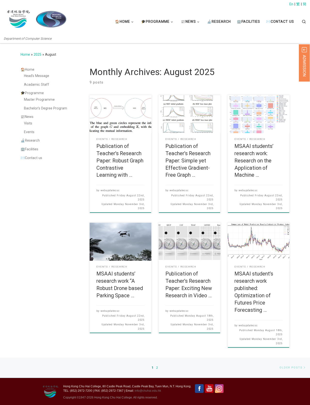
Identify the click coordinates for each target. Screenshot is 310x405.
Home (25, 54)
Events (29, 132)
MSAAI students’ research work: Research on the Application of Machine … (253, 160)
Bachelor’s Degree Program (45, 108)
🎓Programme (32, 93)
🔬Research (30, 140)
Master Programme (39, 99)
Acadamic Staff (36, 84)
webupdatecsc (110, 190)
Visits (28, 123)
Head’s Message (36, 76)
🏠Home (27, 69)
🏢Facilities (29, 149)
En (291, 4)
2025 (37, 54)
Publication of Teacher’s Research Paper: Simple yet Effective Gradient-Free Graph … (187, 160)
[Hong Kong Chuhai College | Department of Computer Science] (51, 19)
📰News (27, 117)
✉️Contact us (31, 158)
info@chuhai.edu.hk (148, 390)
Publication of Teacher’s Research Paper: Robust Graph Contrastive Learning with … (119, 160)
